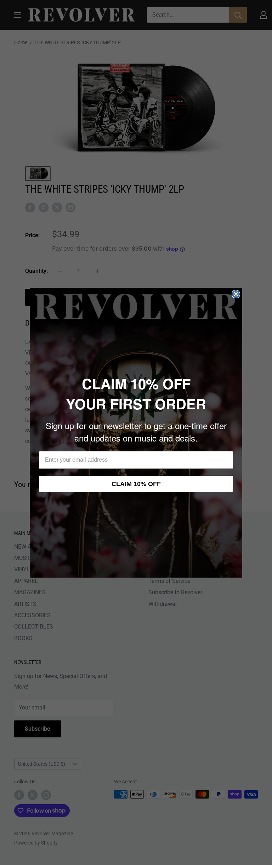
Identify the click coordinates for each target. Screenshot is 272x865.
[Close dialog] (235, 294)
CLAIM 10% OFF (136, 483)
